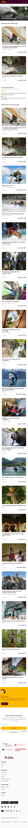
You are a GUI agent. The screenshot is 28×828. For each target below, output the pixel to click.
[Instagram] (11, 807)
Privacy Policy (24, 731)
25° (21, 8)
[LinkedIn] (2, 807)
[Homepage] (4, 2)
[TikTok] (15, 807)
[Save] (26, 8)
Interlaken (18, 5)
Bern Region (3, 5)
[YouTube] (8, 807)
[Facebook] (5, 807)
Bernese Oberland (10, 5)
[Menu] (26, 2)
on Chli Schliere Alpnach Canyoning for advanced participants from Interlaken (13, 99)
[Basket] (23, 2)
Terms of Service (13, 732)
